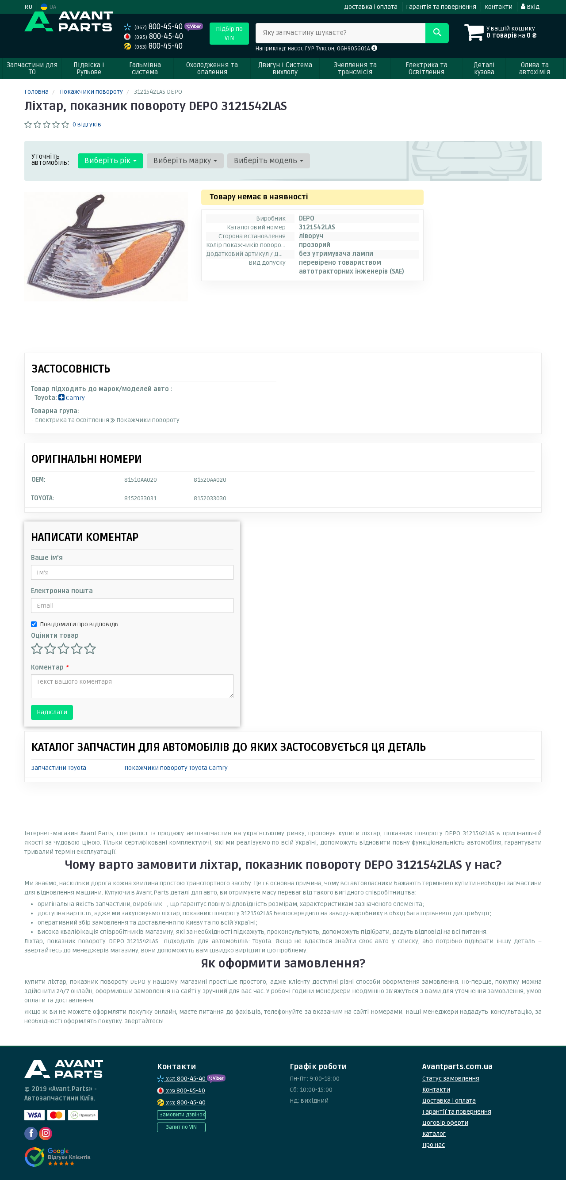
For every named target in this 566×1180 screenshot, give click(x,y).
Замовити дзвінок (182, 1114)
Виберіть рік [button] (108, 160)
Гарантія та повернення (441, 7)
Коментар (49, 667)
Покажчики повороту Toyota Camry (176, 768)
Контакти (498, 7)
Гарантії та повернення (456, 1111)
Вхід (532, 7)
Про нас (433, 1145)
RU (28, 7)
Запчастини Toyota (58, 768)
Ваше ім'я (47, 558)
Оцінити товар (55, 635)
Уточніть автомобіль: (50, 159)
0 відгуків (87, 124)
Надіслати (52, 712)
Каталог (434, 1134)
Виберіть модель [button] (266, 160)
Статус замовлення (450, 1078)
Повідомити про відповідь (79, 624)
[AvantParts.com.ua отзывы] (58, 1157)
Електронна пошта (62, 591)
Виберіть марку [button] (183, 160)
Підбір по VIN (229, 33)
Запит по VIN (181, 1127)
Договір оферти (445, 1123)
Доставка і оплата (371, 7)
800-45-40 (159, 26)
